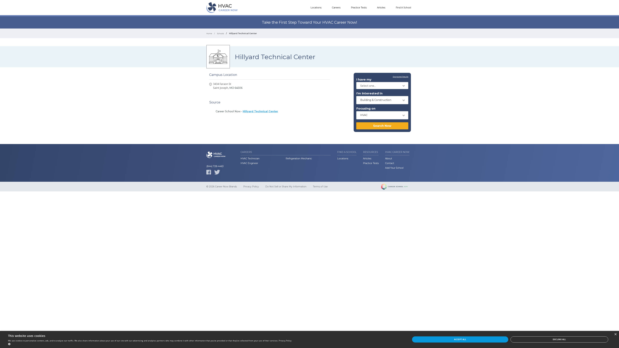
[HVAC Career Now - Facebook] (208, 172)
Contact (389, 163)
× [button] (615, 334)
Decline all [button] (559, 339)
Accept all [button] (460, 339)
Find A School (403, 7)
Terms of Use (320, 187)
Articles (381, 7)
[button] (150, 344)
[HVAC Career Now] (222, 7)
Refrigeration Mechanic (299, 158)
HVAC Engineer (249, 163)
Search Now (382, 125)
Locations (315, 7)
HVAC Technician (250, 158)
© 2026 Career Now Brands (221, 187)
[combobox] (382, 85)
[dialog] (309, 339)
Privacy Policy (251, 187)
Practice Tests (359, 7)
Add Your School (394, 167)
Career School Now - (247, 111)
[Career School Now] (397, 186)
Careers (336, 7)
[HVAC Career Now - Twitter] (217, 172)
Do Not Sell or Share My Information (285, 187)
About (388, 158)
